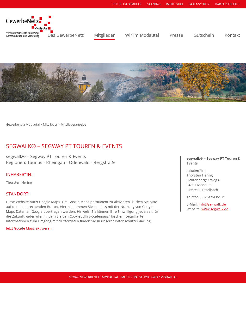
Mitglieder (104, 35)
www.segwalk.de (215, 209)
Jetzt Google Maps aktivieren (29, 228)
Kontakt (232, 35)
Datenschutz (199, 4)
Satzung (153, 4)
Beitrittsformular (127, 4)
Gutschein (204, 35)
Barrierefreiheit (227, 4)
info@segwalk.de (212, 204)
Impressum (174, 4)
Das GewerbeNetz (66, 35)
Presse (176, 35)
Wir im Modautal (142, 35)
